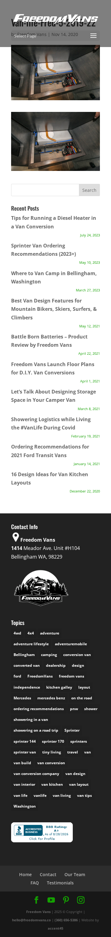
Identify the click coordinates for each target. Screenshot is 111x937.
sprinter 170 (53, 741)
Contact (48, 874)
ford (17, 676)
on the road (81, 698)
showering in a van (31, 719)
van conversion (51, 762)
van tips (84, 795)
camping (49, 654)
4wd (17, 633)
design (78, 665)
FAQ (35, 883)
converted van (27, 665)
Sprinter (72, 730)
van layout (78, 784)
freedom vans (71, 676)
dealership (56, 665)
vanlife (40, 795)
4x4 (30, 633)
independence (27, 687)
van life (20, 795)
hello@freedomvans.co (31, 920)
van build (22, 762)
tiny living (51, 752)
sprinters (78, 741)
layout (84, 687)
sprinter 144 (25, 741)
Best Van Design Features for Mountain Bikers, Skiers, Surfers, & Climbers (54, 309)
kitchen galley (59, 687)
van (87, 752)
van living (62, 795)
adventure (49, 633)
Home (25, 874)
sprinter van (25, 752)
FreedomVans (40, 676)
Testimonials (60, 883)
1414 (16, 548)
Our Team (74, 874)
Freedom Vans (38, 911)
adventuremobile (71, 643)
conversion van (77, 654)
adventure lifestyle (31, 643)
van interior (24, 784)
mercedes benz (51, 698)
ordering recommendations (39, 708)
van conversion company (36, 773)
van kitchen (52, 784)
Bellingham (24, 654)
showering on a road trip (36, 730)
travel (72, 752)
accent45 (55, 928)
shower (90, 708)
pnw (74, 708)
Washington (25, 806)
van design (75, 773)
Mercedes (22, 698)
